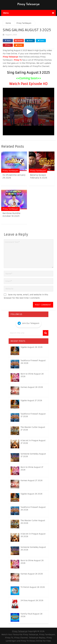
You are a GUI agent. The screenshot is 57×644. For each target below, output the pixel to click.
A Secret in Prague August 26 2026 (33, 535)
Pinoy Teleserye (28, 4)
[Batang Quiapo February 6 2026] (41, 161)
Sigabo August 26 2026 (31, 494)
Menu (6, 13)
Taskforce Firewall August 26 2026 (33, 508)
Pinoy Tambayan (10, 170)
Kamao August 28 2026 (32, 387)
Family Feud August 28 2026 (31, 615)
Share (8, 40)
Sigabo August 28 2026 (31, 347)
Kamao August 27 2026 (31, 480)
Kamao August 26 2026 (32, 574)
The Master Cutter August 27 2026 (33, 428)
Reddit (20, 45)
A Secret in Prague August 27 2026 (33, 441)
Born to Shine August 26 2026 (32, 561)
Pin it (8, 45)
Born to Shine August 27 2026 (32, 468)
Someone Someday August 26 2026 (33, 548)
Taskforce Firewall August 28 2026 (33, 361)
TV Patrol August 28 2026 (33, 587)
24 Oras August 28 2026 (32, 600)
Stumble (20, 40)
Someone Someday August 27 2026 (33, 455)
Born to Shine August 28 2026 (32, 375)
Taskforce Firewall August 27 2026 (33, 415)
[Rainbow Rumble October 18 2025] (14, 199)
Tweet (42, 40)
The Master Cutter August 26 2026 (33, 521)
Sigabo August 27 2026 (31, 400)
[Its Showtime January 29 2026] (14, 161)
